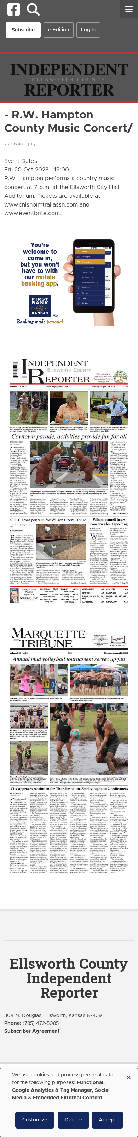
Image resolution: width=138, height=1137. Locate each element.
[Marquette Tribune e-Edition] (69, 749)
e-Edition (58, 29)
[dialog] (69, 1102)
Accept (107, 1120)
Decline (73, 1120)
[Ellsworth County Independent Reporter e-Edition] (69, 480)
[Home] (69, 77)
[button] (33, 9)
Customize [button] (34, 1120)
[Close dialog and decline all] (128, 1075)
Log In (88, 29)
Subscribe (23, 29)
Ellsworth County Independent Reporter (69, 978)
